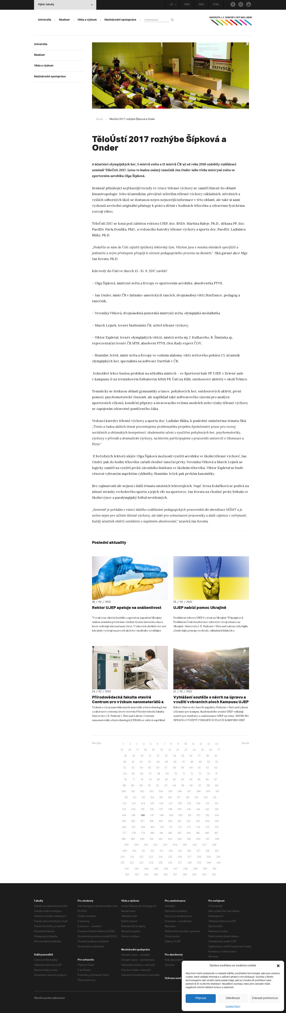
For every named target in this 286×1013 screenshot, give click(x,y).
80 (158, 779)
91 (149, 785)
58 (174, 767)
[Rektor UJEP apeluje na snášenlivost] (130, 578)
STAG (216, 4)
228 (199, 856)
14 (216, 744)
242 (127, 868)
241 (218, 862)
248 (185, 868)
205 (185, 844)
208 (214, 844)
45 (166, 761)
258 (185, 874)
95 (182, 785)
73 (199, 773)
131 (207, 803)
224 (160, 856)
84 (190, 779)
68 (158, 773)
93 (165, 785)
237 (180, 862)
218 (207, 850)
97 (199, 785)
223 (151, 856)
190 (142, 839)
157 (142, 821)
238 (189, 862)
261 (214, 874)
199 (127, 844)
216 (189, 850)
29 (133, 755)
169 (152, 827)
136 (152, 809)
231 (122, 862)
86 (207, 779)
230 (218, 856)
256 (165, 874)
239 (199, 862)
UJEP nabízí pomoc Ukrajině (199, 607)
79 (150, 779)
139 (180, 809)
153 (208, 815)
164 (207, 821)
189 (133, 839)
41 (133, 761)
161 (179, 821)
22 (177, 749)
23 (185, 749)
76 (125, 779)
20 (161, 749)
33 (166, 755)
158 (152, 821)
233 (141, 862)
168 (143, 827)
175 (207, 827)
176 (217, 827)
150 (180, 815)
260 (204, 874)
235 (161, 862)
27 (219, 749)
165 (217, 821)
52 (125, 767)
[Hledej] (173, 20)
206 (194, 844)
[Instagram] (240, 4)
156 (133, 821)
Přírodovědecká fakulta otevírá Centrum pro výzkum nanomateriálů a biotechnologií (128, 702)
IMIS (201, 4)
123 (134, 803)
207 (204, 844)
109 (208, 791)
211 (143, 850)
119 (196, 797)
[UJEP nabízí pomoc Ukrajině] (211, 578)
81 (166, 779)
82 (174, 779)
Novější (96, 743)
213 (161, 850)
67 (150, 773)
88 (124, 785)
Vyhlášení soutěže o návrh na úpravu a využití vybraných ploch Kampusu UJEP (211, 699)
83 (182, 779)
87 (215, 779)
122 (124, 803)
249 (195, 868)
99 (216, 785)
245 (156, 868)
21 (169, 749)
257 (175, 874)
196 (198, 839)
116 (170, 797)
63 (215, 767)
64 (124, 773)
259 (194, 874)
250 (205, 868)
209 (124, 850)
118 (187, 797)
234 (151, 862)
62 (207, 767)
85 (199, 779)
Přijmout (200, 998)
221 (132, 856)
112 (134, 797)
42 (141, 761)
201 (146, 844)
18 (145, 749)
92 (157, 785)
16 (130, 749)
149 (171, 815)
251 (214, 868)
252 (127, 874)
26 (210, 749)
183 (179, 833)
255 (156, 874)
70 (175, 773)
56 (157, 767)
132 (216, 803)
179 (143, 833)
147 (152, 815)
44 (158, 761)
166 (124, 827)
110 (217, 791)
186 (207, 833)
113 (143, 797)
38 (207, 755)
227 (189, 856)
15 (122, 749)
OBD (187, 4)
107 (189, 791)
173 (189, 827)
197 (208, 839)
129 (189, 803)
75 (216, 773)
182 (170, 833)
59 (182, 767)
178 (134, 833)
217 (198, 850)
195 (189, 839)
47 (183, 761)
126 (161, 803)
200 (136, 844)
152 (198, 815)
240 (209, 862)
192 (161, 839)
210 (134, 850)
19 (153, 749)
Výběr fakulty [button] (46, 4)
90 (141, 785)
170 (162, 827)
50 (208, 761)
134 (133, 809)
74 (208, 773)
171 (171, 827)
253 (137, 874)
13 (209, 744)
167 (134, 827)
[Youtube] (248, 4)
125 (152, 803)
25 (202, 749)
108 (199, 791)
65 (133, 773)
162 (189, 821)
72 (191, 773)
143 (217, 809)
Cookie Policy (232, 1006)
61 (199, 767)
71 (183, 773)
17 (138, 749)
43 (149, 761)
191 (151, 839)
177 (124, 833)
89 (132, 785)
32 (158, 755)
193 (170, 839)
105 (170, 791)
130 (198, 803)
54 (141, 767)
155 (124, 821)
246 (166, 868)
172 (180, 827)
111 (126, 797)
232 (132, 862)
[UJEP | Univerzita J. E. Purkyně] (230, 23)
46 (174, 761)
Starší (245, 743)
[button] (278, 966)
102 (142, 791)
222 (141, 856)
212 (152, 850)
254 (146, 874)
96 (191, 785)
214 (171, 850)
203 (165, 844)
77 (133, 779)
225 (170, 856)
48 (191, 761)
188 (123, 839)
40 (124, 761)
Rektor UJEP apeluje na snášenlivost (126, 607)
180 (152, 833)
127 (171, 803)
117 (179, 797)
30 (141, 755)
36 (190, 755)
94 (174, 785)
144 (124, 815)
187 (216, 833)
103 (152, 791)
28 (125, 755)
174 (198, 827)
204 (175, 844)
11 (193, 744)
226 (180, 856)
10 (185, 744)
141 (198, 809)
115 (161, 797)
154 (217, 815)
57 (166, 767)
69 (167, 773)
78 (141, 779)
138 (170, 809)
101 (133, 791)
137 (161, 809)
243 (136, 868)
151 (189, 815)
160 (170, 821)
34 (174, 755)
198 (217, 839)
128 (180, 803)
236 (170, 862)
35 (182, 755)
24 (194, 749)
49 (200, 761)
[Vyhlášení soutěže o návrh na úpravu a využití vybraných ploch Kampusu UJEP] (211, 667)
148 (162, 815)
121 (214, 797)
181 (161, 833)
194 (179, 839)
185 (198, 833)
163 (198, 821)
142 (207, 809)
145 (133, 815)
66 (141, 773)
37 (199, 755)
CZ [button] (171, 4)
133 (124, 809)
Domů (99, 119)
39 (215, 755)
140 (189, 809)
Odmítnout (233, 998)
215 (180, 850)
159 (161, 821)
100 (124, 791)
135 (143, 809)
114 (152, 797)
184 (189, 833)
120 (206, 797)
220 (122, 856)
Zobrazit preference (265, 998)
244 (146, 868)
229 (208, 856)
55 (149, 767)
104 (161, 791)
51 (217, 761)
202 (155, 844)
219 (217, 850)
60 (191, 767)
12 (201, 744)
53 (133, 767)
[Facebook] (233, 4)
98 (208, 785)
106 (180, 791)
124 (143, 803)
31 (150, 755)
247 (176, 868)
